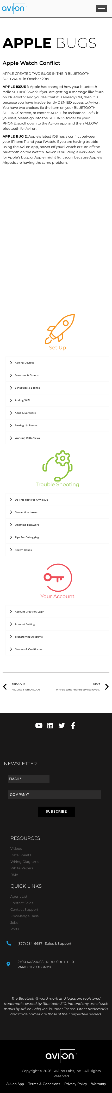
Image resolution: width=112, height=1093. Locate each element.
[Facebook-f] (73, 725)
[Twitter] (62, 725)
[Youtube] (39, 725)
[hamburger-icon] (102, 8)
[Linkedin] (50, 725)
